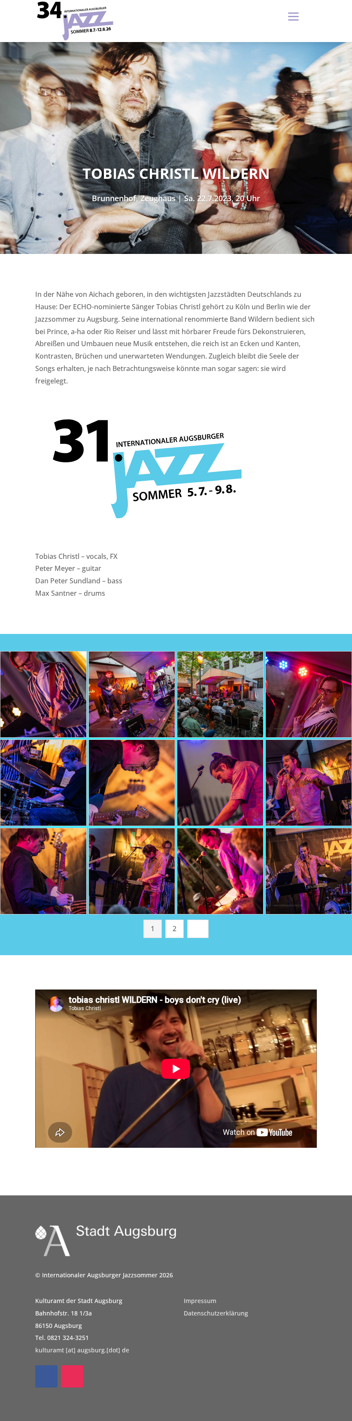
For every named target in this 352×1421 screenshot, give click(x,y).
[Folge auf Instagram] (72, 1376)
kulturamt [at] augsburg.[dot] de (82, 1350)
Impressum (200, 1301)
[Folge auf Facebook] (46, 1376)
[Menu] (293, 16)
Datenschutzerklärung (216, 1313)
